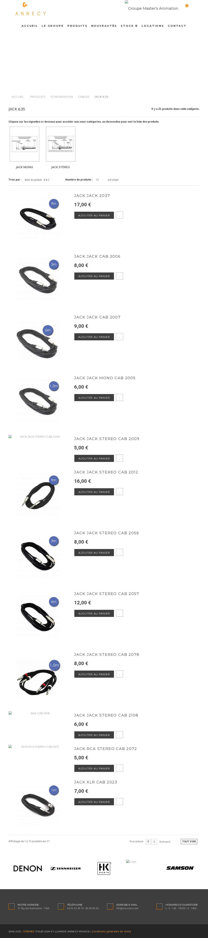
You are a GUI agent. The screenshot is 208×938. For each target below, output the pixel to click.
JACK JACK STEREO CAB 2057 (106, 594)
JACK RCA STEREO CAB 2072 (105, 749)
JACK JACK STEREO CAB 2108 (106, 715)
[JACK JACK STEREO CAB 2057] (38, 617)
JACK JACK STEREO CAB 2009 (106, 439)
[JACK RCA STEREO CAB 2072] (38, 746)
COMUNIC (28, 931)
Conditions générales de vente (111, 931)
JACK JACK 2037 (92, 196)
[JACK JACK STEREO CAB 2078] (38, 678)
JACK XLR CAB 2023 (95, 782)
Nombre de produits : (79, 179)
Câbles (83, 96)
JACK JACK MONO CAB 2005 (104, 378)
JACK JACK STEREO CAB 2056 (106, 533)
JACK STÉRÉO (60, 167)
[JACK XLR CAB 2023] (38, 805)
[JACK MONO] (24, 144)
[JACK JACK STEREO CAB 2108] (38, 713)
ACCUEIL (18, 96)
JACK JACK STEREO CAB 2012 (106, 472)
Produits (37, 96)
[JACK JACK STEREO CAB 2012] (38, 495)
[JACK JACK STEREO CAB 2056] (38, 556)
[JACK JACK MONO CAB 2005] (38, 401)
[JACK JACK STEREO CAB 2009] (38, 436)
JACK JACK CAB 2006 (97, 256)
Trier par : (15, 179)
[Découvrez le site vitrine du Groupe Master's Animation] (152, 8)
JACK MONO (24, 167)
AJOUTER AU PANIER (94, 215)
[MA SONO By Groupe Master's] (55, 8)
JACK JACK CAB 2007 (97, 317)
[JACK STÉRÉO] (60, 144)
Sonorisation (61, 96)
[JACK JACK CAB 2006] (38, 279)
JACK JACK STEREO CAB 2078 (106, 655)
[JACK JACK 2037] (38, 219)
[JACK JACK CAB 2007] (38, 340)
